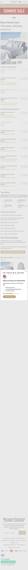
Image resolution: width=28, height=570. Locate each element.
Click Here (16, 293)
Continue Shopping (9, 296)
